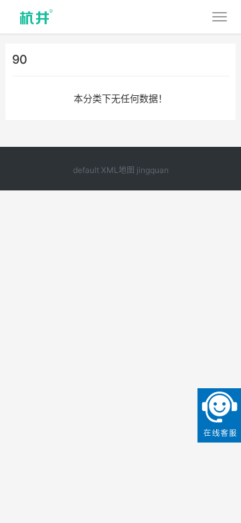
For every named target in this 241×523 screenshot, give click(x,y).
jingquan (153, 170)
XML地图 (118, 170)
